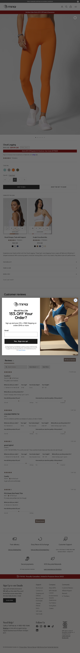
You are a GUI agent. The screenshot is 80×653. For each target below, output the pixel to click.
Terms (20, 349)
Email (6, 330)
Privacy (23, 349)
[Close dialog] (75, 300)
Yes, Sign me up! (21, 341)
